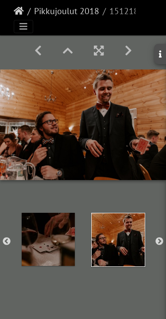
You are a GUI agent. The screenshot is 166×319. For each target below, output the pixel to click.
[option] (48, 239)
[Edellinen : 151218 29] (38, 50)
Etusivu (19, 11)
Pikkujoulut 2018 (66, 11)
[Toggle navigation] (23, 26)
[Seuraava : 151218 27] (128, 50)
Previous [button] (6, 241)
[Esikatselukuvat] (67, 50)
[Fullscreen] (98, 50)
